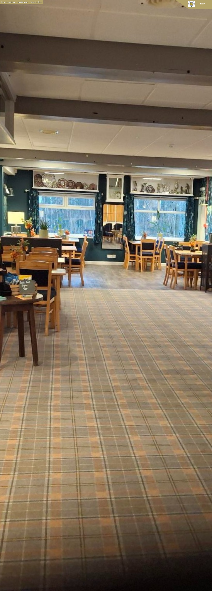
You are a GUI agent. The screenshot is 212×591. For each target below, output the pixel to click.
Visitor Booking (36, 2)
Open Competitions (8, 2)
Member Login (23, 2)
